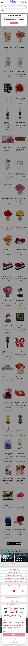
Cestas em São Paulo (7, 559)
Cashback (22, 2)
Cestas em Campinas (19, 559)
